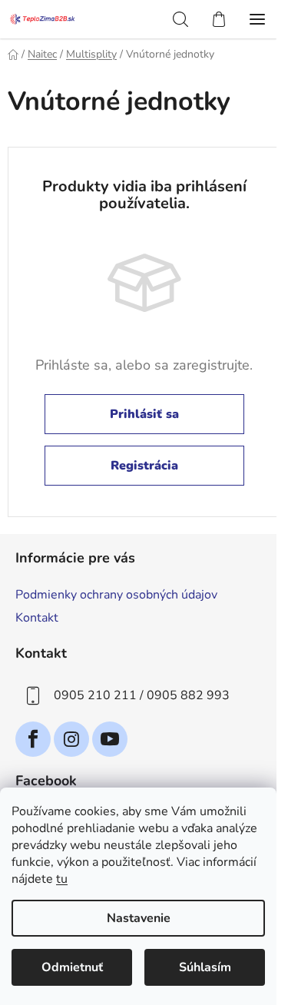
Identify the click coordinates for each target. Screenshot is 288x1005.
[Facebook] (33, 739)
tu (62, 879)
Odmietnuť (72, 967)
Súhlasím (205, 967)
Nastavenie (138, 918)
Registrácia (144, 465)
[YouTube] (109, 739)
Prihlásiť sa (144, 414)
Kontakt (36, 617)
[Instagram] (71, 739)
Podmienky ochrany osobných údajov (116, 594)
